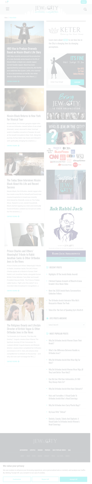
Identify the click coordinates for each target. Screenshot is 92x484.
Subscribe (46, 262)
